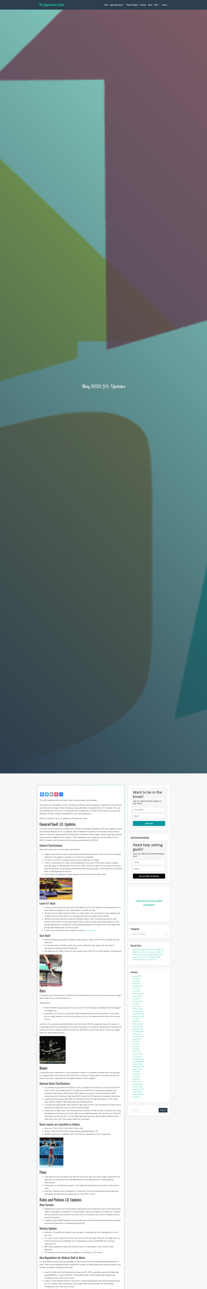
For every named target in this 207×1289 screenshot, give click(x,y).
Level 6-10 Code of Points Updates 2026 (146, 957)
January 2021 (137, 1056)
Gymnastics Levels (116, 5)
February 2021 (137, 1054)
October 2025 (137, 986)
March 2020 (136, 1082)
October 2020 (137, 1064)
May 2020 (136, 1077)
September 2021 (138, 1036)
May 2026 (136, 981)
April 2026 (136, 984)
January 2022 (137, 1026)
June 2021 (136, 1044)
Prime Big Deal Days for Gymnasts (144, 959)
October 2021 (137, 1034)
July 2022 (136, 1019)
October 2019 (137, 1092)
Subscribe (149, 823)
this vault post (89, 930)
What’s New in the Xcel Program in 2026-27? (148, 949)
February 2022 (137, 1024)
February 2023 (137, 1009)
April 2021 (135, 1049)
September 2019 (138, 1094)
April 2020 (136, 1079)
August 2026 (137, 976)
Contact (164, 5)
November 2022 (138, 1014)
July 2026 (136, 978)
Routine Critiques (132, 5)
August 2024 (137, 996)
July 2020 (136, 1072)
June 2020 (136, 1074)
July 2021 (135, 1041)
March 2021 (136, 1051)
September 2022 (138, 1016)
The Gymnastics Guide (51, 5)
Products (143, 5)
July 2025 (136, 989)
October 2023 (137, 1001)
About (150, 5)
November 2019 (138, 1089)
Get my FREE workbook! (149, 876)
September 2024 (138, 994)
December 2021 (138, 1029)
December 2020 (138, 1059)
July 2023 (136, 1004)
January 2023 (137, 1011)
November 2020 (138, 1061)
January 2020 (137, 1087)
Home (106, 5)
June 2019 (136, 1097)
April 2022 (136, 1021)
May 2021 (135, 1046)
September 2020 (138, 1067)
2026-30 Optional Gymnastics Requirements (147, 954)
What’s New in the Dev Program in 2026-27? (147, 952)
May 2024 (136, 999)
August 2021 (136, 1039)
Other (156, 5)
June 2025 (136, 991)
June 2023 (136, 1006)
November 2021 (138, 1031)
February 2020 (137, 1084)
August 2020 (137, 1069)
